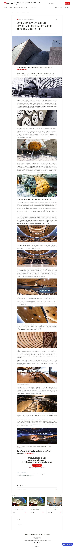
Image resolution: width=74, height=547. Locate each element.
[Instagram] (64, 7)
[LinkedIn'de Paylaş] (22, 485)
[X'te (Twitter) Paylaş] (20, 485)
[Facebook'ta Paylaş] (17, 485)
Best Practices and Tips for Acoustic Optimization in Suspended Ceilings (18, 508)
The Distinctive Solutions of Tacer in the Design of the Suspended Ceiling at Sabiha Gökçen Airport (54, 508)
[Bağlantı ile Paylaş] (25, 485)
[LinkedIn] (65, 7)
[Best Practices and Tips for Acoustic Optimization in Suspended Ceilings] (19, 501)
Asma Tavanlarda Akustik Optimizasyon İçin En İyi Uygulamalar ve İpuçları (35, 508)
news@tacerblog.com (58, 7)
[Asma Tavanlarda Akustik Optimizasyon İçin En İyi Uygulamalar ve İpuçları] (37, 501)
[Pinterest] (67, 7)
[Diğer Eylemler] (56, 19)
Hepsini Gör (60, 495)
